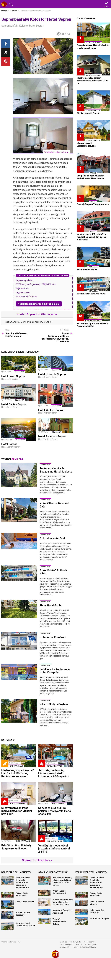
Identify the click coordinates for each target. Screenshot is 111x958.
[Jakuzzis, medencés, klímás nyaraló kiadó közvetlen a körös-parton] (55, 755)
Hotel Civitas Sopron (14, 404)
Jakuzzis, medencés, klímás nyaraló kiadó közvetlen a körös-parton (53, 773)
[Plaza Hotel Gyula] (19, 609)
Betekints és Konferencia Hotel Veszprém (55, 671)
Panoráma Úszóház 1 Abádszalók (62, 911)
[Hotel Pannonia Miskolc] (81, 903)
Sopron (27, 322)
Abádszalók (13, 322)
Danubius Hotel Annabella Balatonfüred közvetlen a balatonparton (23, 882)
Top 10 (106, 6)
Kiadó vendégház (66, 944)
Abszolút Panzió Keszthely (23, 913)
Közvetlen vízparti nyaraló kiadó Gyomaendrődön (92, 325)
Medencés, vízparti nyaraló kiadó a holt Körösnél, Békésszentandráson (17, 773)
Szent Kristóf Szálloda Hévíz (53, 572)
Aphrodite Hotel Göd (52, 538)
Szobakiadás (65, 947)
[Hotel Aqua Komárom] (19, 641)
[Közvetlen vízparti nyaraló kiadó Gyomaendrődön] (93, 311)
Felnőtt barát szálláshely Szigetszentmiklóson (16, 847)
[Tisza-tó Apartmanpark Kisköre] (44, 921)
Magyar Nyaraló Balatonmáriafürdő (86, 144)
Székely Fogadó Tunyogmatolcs (93, 204)
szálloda (19, 372)
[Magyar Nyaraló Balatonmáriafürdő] (93, 130)
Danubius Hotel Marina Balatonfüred (25, 924)
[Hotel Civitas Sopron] (18, 392)
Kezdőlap (63, 942)
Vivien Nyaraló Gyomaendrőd (59, 892)
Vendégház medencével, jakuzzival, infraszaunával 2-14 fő (54, 848)
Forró (41, 763)
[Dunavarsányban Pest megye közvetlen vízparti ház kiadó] (18, 793)
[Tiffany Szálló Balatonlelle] (7, 895)
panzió (93, 173)
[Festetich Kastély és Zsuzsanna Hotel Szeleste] (19, 475)
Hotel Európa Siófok (87, 269)
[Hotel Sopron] (18, 429)
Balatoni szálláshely (88, 947)
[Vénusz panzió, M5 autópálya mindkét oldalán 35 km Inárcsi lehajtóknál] (93, 221)
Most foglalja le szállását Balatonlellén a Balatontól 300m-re (93, 81)
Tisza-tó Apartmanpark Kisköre (59, 921)
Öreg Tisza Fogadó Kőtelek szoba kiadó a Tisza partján (90, 177)
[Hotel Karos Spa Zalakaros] (81, 912)
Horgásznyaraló (91, 944)
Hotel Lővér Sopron (13, 376)
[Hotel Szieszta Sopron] (55, 363)
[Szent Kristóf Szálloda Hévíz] (19, 573)
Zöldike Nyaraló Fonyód (88, 113)
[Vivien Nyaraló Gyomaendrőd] (44, 893)
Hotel (75, 947)
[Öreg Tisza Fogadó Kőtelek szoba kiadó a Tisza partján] (93, 163)
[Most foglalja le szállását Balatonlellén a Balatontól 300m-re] (93, 65)
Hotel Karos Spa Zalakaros (97, 911)
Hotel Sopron (9, 444)
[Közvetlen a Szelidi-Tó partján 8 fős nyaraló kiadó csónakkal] (55, 793)
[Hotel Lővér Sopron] (18, 364)
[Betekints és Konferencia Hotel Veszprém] (19, 672)
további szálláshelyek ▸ (37, 314)
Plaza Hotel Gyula (50, 605)
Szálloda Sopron (42, 322)
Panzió (79, 944)
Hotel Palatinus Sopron (52, 436)
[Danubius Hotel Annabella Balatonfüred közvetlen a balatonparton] (7, 880)
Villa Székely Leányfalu (54, 704)
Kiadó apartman (22, 841)
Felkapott (4, 763)
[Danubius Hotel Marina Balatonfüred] (7, 926)
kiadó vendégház (54, 841)
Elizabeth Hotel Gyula (99, 918)
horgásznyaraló (54, 766)
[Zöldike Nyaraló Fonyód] (93, 100)
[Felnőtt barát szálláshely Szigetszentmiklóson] (18, 831)
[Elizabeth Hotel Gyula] (81, 921)
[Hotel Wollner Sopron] (55, 395)
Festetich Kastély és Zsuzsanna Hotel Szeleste (56, 470)
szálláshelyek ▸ (37, 860)
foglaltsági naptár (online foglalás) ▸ (38, 303)
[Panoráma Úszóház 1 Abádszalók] (44, 912)
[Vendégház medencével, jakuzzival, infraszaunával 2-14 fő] (55, 831)
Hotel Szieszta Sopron (52, 374)
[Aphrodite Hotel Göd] (19, 541)
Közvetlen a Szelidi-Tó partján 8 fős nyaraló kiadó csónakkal (54, 811)
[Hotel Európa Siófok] (93, 257)
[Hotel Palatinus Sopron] (55, 425)
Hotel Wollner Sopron (51, 410)
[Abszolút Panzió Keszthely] (7, 915)
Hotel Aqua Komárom (53, 637)
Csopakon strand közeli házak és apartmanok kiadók (93, 46)
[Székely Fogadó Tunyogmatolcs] (93, 193)
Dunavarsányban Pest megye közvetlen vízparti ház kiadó (16, 811)
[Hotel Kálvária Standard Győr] (19, 510)
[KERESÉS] (11, 4)
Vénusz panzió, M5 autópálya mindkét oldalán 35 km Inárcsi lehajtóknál (91, 237)
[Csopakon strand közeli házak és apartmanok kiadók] (93, 33)
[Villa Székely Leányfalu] (19, 711)
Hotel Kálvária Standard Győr (54, 505)
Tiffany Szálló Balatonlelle (22, 894)
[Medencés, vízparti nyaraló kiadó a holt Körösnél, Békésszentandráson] (18, 755)
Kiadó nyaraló (16, 766)
